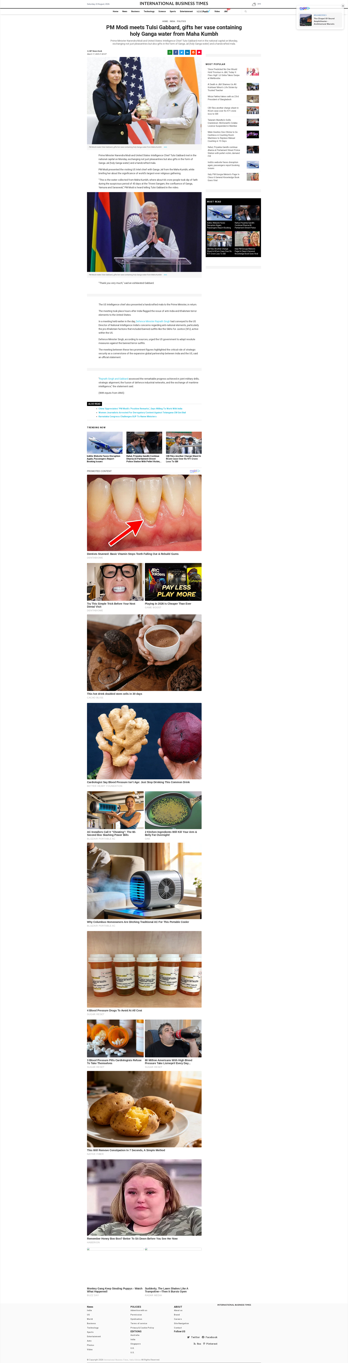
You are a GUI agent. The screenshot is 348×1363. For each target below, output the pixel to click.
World (90, 1319)
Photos (90, 1345)
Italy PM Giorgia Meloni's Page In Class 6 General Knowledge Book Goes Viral (223, 177)
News (124, 11)
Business (135, 11)
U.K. (132, 1348)
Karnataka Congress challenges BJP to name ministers (128, 416)
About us (178, 1310)
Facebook (210, 1337)
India (89, 1310)
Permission (136, 1315)
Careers (178, 1319)
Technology (149, 11)
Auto (89, 1341)
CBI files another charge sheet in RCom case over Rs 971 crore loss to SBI (183, 459)
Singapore (135, 1344)
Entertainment (186, 11)
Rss (198, 1343)
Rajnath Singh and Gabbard (114, 378)
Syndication (136, 1319)
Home (115, 11)
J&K (226, 11)
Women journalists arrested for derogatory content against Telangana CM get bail (142, 412)
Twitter (195, 1337)
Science (162, 11)
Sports (173, 11)
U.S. (132, 1352)
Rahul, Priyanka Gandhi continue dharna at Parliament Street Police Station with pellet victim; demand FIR (143, 460)
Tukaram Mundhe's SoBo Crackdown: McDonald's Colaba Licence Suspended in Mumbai (222, 123)
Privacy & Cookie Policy (142, 1328)
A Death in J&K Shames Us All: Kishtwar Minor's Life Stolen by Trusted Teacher (222, 87)
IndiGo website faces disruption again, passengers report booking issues (103, 459)
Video (217, 11)
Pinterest (211, 1343)
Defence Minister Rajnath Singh (153, 321)
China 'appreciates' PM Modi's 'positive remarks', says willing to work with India (140, 408)
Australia (134, 1335)
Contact (178, 1328)
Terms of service (138, 1323)
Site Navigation (181, 1323)
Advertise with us (138, 1310)
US (88, 1315)
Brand (177, 1315)
